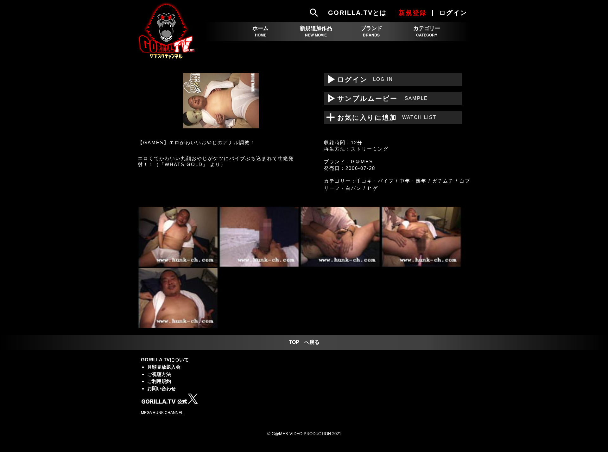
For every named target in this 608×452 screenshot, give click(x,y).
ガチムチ (443, 181)
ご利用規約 (159, 381)
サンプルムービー (376, 98)
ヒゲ (372, 188)
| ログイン (450, 12)
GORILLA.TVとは (357, 12)
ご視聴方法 (159, 374)
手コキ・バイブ (375, 181)
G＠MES (362, 161)
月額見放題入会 (163, 367)
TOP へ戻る (304, 342)
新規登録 (413, 12)
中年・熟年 (413, 181)
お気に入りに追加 (383, 117)
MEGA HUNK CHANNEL (162, 412)
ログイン (358, 79)
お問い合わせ (161, 388)
